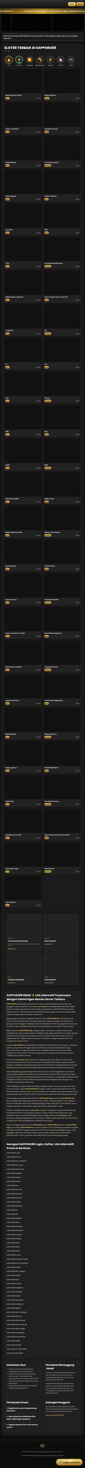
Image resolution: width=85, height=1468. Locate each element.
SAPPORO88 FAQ (13, 1185)
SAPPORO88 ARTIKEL (14, 1275)
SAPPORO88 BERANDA (14, 1173)
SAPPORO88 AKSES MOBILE (16, 1329)
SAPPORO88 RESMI (13, 1243)
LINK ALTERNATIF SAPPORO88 (17, 1349)
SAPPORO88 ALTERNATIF (15, 1304)
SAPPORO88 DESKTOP (14, 1316)
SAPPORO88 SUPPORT (14, 1194)
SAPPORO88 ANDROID (14, 1206)
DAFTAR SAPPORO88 (14, 1345)
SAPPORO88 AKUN (13, 1222)
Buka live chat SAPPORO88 (54, 1415)
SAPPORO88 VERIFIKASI (14, 1292)
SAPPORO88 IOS (12, 1210)
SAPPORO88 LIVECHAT (14, 1198)
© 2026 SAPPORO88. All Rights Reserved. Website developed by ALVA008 (43, 1455)
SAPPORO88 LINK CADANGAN (17, 1312)
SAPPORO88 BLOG (13, 1280)
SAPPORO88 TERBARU (14, 1239)
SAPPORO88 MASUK (13, 1296)
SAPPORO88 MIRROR (14, 1308)
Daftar (80, 4)
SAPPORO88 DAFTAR (14, 1157)
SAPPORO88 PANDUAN (14, 1226)
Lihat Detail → (49, 944)
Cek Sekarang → (49, 983)
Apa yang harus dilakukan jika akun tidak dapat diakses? (21, 1417)
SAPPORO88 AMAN (13, 1247)
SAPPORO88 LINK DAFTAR (15, 1169)
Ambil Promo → (12, 949)
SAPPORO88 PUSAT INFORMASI (17, 1263)
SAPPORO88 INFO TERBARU (16, 1271)
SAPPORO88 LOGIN (13, 1153)
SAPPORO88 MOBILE (14, 1202)
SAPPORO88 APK (12, 1214)
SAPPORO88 (11, 1004)
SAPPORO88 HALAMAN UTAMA (17, 1259)
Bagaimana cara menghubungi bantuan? (22, 1409)
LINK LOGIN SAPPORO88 (15, 1353)
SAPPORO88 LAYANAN (14, 1235)
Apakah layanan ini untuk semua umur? (22, 1425)
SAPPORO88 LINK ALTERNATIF (17, 1161)
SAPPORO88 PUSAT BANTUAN (17, 1325)
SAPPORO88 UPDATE (14, 1267)
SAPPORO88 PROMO (14, 1177)
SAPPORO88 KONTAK (14, 1284)
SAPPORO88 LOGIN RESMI (15, 1333)
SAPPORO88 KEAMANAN (15, 1288)
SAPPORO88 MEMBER (14, 1218)
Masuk (72, 4)
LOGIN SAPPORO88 (13, 1341)
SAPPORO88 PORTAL (14, 1255)
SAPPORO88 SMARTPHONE (16, 1320)
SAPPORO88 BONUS (13, 1181)
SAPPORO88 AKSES (13, 1251)
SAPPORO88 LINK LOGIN (15, 1165)
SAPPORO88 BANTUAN (14, 1190)
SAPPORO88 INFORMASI (15, 1230)
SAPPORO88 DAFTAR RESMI (16, 1337)
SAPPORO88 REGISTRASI (15, 1300)
